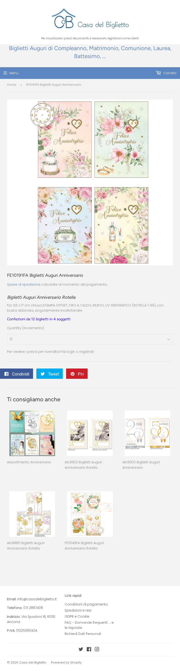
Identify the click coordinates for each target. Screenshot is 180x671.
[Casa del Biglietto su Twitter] (81, 650)
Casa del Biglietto (32, 662)
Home (11, 84)
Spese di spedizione (24, 284)
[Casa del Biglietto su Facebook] (88, 650)
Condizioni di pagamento (86, 604)
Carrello (169, 73)
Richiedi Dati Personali (83, 633)
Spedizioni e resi (78, 610)
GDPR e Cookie (77, 616)
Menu (14, 73)
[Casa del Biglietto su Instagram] (97, 650)
